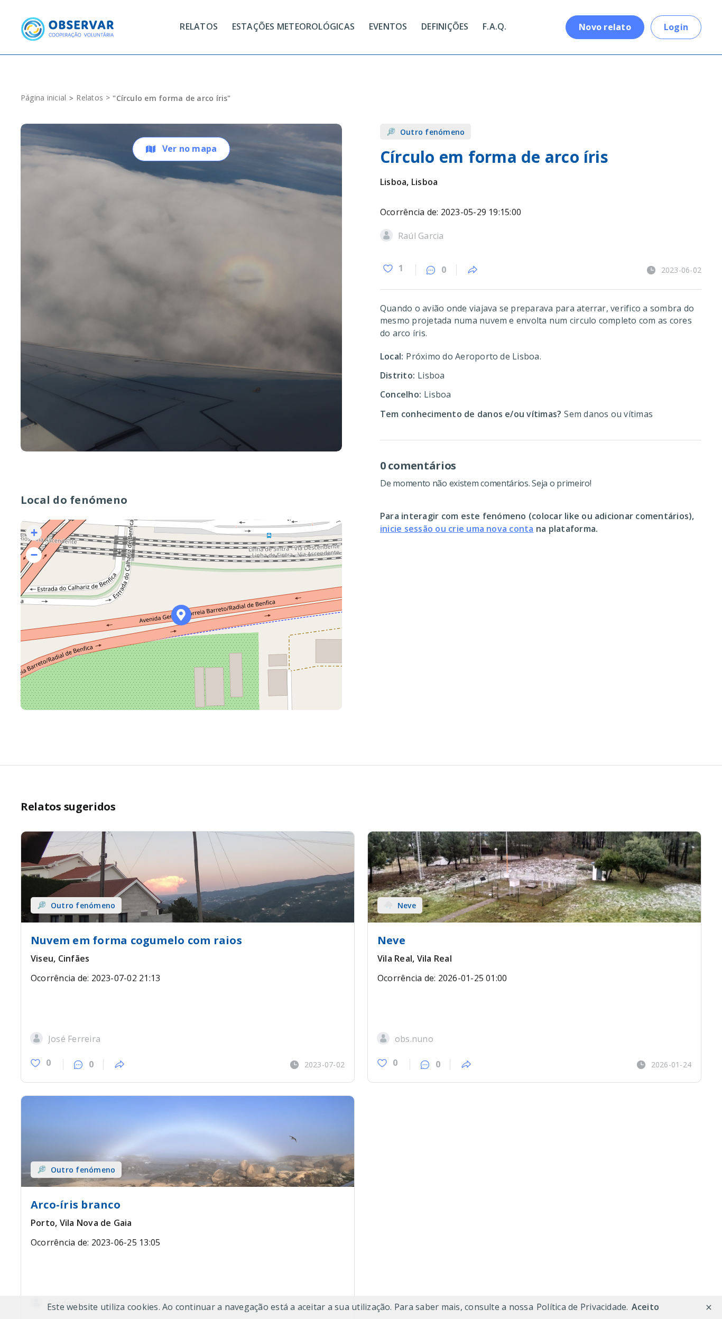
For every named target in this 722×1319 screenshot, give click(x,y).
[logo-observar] (67, 21)
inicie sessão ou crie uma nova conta (457, 528)
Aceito (645, 1307)
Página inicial (43, 98)
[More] (472, 270)
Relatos (89, 98)
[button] (181, 615)
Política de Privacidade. (582, 1307)
